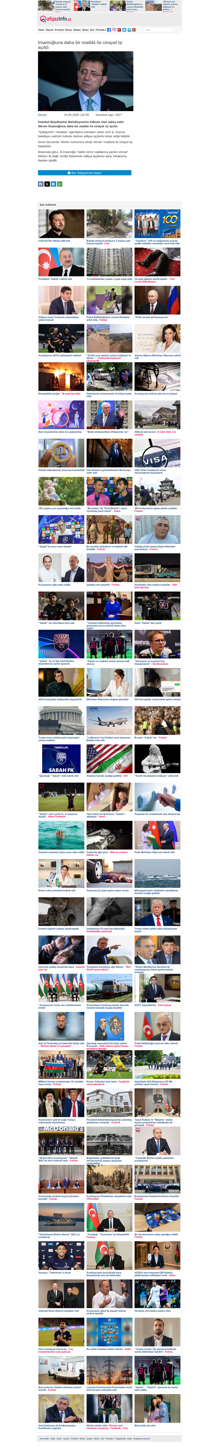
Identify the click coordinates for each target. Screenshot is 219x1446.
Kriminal (59, 30)
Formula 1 (101, 30)
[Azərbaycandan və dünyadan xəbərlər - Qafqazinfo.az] (55, 19)
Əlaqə (129, 1439)
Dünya (68, 30)
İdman (85, 30)
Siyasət (49, 30)
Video (52, 1439)
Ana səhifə (44, 1439)
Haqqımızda (121, 1439)
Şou (92, 30)
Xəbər (41, 30)
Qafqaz (77, 30)
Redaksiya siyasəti (141, 1439)
